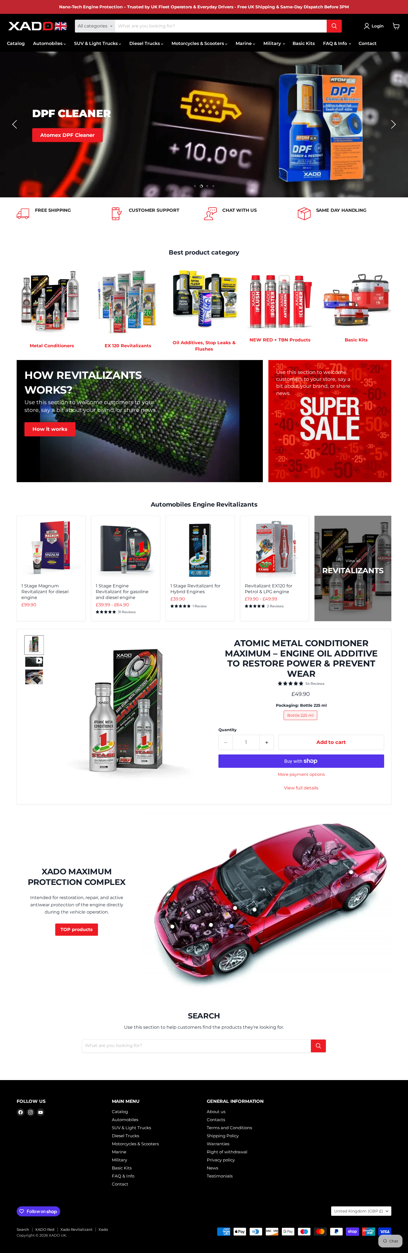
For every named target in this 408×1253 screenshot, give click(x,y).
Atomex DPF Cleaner (67, 135)
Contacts (216, 1119)
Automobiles (48, 43)
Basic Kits (304, 43)
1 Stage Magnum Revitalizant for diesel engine (45, 591)
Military (272, 43)
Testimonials (220, 1176)
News (212, 1168)
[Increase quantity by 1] (267, 742)
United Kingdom (358, 1211)
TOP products (77, 929)
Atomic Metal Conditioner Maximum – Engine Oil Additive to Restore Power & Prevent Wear (301, 658)
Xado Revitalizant (76, 1229)
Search (23, 1229)
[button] (15, 124)
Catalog (16, 43)
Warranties (218, 1143)
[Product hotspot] (172, 926)
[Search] (334, 26)
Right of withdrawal (227, 1151)
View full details (301, 788)
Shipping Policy (223, 1135)
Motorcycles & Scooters (198, 43)
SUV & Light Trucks (96, 43)
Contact (368, 43)
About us (216, 1111)
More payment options (301, 774)
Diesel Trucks (145, 43)
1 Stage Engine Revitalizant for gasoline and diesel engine (122, 591)
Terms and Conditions (229, 1127)
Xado (103, 1229)
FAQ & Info (335, 43)
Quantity (227, 730)
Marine (244, 43)
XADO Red (44, 1229)
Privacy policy (221, 1160)
